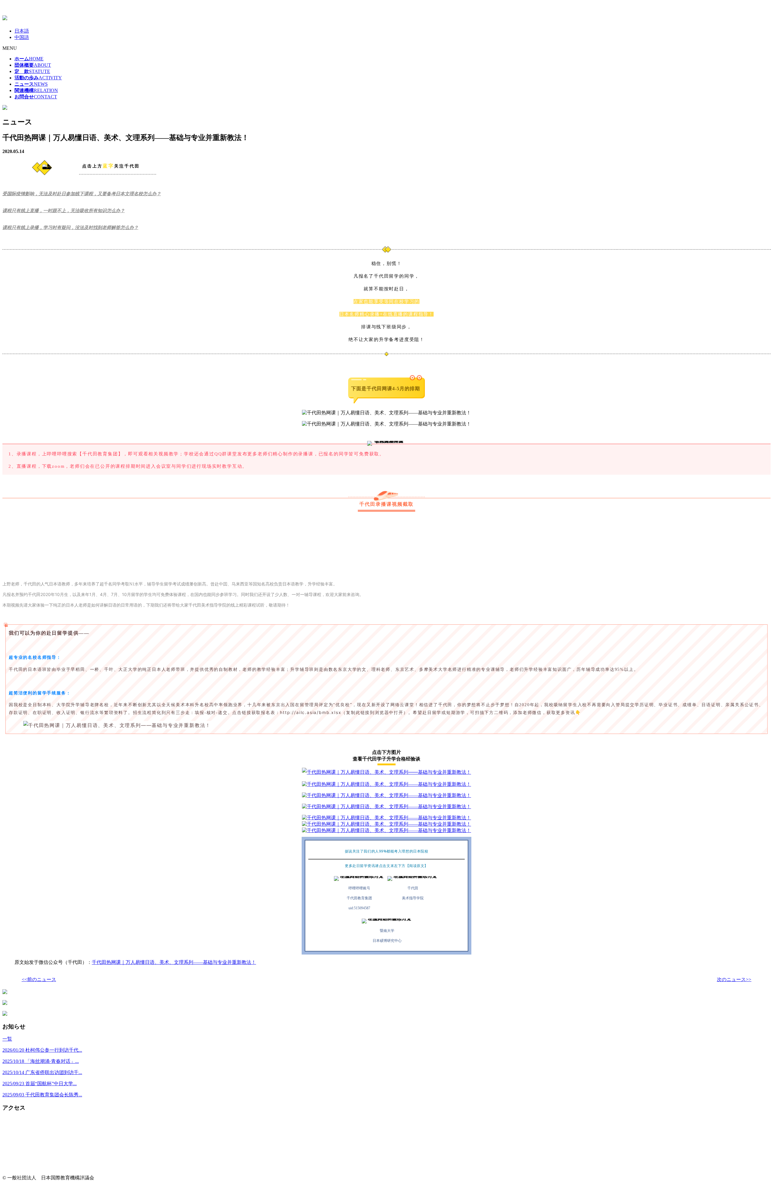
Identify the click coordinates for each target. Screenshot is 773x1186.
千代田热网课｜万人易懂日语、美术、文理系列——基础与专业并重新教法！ (174, 962)
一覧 (7, 1038)
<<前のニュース (39, 979)
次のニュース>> (734, 979)
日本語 (21, 30)
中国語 (21, 37)
